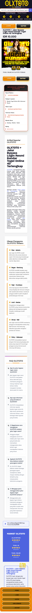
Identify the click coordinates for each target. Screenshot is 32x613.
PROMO (17, 589)
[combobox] (14, 10)
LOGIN (8, 26)
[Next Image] (29, 53)
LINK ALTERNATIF (17, 603)
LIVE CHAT (17, 608)
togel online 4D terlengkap (16, 190)
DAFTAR (23, 26)
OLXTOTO (10, 169)
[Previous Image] (3, 53)
